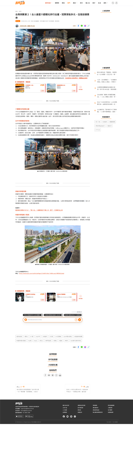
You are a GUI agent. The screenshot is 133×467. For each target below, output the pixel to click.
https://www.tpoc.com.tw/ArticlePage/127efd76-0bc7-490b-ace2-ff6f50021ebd (41, 273)
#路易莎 (109, 126)
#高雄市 (45, 336)
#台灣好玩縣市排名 (75, 340)
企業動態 (65, 412)
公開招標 (110, 407)
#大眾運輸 (58, 336)
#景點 (55, 340)
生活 (99, 3)
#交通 (51, 336)
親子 (94, 3)
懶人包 (88, 3)
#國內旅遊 (19, 336)
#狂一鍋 (97, 122)
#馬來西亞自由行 (100, 126)
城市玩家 (48, 3)
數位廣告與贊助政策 (98, 412)
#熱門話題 (48, 340)
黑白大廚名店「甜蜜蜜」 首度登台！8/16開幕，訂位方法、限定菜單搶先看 (107, 73)
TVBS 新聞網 (115, 422)
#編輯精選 (112, 122)
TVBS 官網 (108, 422)
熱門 (68, 3)
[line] (71, 416)
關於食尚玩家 (66, 405)
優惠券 (57, 3)
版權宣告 (80, 412)
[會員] (116, 3)
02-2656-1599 (26, 412)
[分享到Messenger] (85, 25)
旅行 (81, 3)
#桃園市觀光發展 (21, 340)
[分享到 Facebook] (78, 25)
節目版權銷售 (111, 405)
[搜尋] (113, 3)
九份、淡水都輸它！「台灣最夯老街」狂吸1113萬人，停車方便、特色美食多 (107, 81)
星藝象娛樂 (110, 412)
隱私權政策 (95, 407)
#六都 (31, 336)
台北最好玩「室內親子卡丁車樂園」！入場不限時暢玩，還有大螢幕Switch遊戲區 (107, 110)
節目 (63, 3)
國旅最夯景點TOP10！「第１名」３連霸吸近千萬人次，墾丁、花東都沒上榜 (39, 210)
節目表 (79, 410)
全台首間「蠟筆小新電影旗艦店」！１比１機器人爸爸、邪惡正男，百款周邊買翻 (107, 96)
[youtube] (67, 416)
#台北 (35, 340)
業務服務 (95, 405)
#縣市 (66, 340)
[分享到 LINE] (81, 25)
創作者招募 (80, 407)
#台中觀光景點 (67, 336)
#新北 (41, 340)
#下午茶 (97, 130)
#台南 (29, 340)
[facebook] (64, 416)
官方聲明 (110, 410)
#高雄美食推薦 (78, 336)
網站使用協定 (96, 410)
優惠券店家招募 (81, 405)
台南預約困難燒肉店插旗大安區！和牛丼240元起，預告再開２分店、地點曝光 (107, 88)
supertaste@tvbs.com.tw (27, 408)
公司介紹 (65, 407)
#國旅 (60, 340)
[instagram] (75, 416)
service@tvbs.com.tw (26, 410)
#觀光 (26, 336)
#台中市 (38, 336)
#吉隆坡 (104, 122)
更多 (105, 3)
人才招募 (65, 410)
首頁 (16, 11)
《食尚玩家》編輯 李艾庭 (27, 26)
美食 (74, 3)
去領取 (42, 90)
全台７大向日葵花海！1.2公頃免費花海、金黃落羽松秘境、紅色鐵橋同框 (107, 103)
